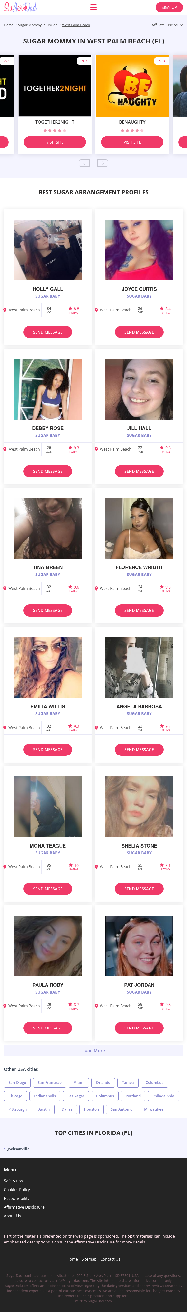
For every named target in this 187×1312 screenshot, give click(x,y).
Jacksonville (18, 1148)
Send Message (48, 332)
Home (72, 1259)
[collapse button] (93, 1050)
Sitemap (89, 1259)
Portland (133, 1095)
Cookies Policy (17, 1189)
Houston (91, 1109)
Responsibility (16, 1198)
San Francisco (50, 1082)
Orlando (103, 1082)
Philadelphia (163, 1095)
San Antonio (121, 1109)
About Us (12, 1215)
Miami (78, 1082)
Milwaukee (154, 1109)
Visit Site (55, 142)
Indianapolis (45, 1095)
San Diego (17, 1082)
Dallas (67, 1109)
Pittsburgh (18, 1109)
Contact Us (110, 1259)
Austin (44, 1109)
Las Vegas (75, 1095)
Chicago (15, 1095)
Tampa (128, 1082)
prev (84, 163)
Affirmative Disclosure (24, 1207)
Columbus (154, 1082)
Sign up (169, 7)
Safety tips (13, 1180)
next (102, 163)
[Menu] (93, 7)
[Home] (33, 7)
